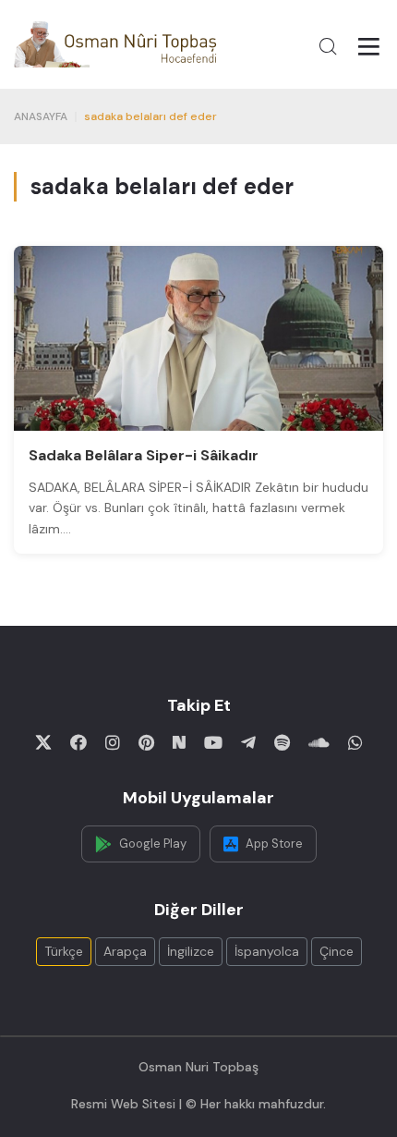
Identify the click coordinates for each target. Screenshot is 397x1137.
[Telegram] (248, 742)
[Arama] (328, 46)
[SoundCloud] (319, 742)
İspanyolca (267, 951)
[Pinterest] (146, 742)
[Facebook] (78, 742)
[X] (43, 742)
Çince (336, 951)
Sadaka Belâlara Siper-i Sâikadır (144, 455)
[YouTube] (213, 742)
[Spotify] (282, 742)
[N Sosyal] (179, 742)
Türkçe (63, 951)
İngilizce (190, 951)
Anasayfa (40, 116)
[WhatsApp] (355, 742)
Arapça (125, 951)
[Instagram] (112, 742)
